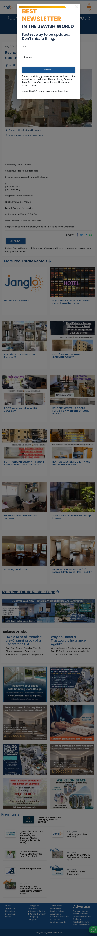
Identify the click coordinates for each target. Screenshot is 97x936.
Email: (25, 46)
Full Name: (27, 57)
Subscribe (48, 70)
